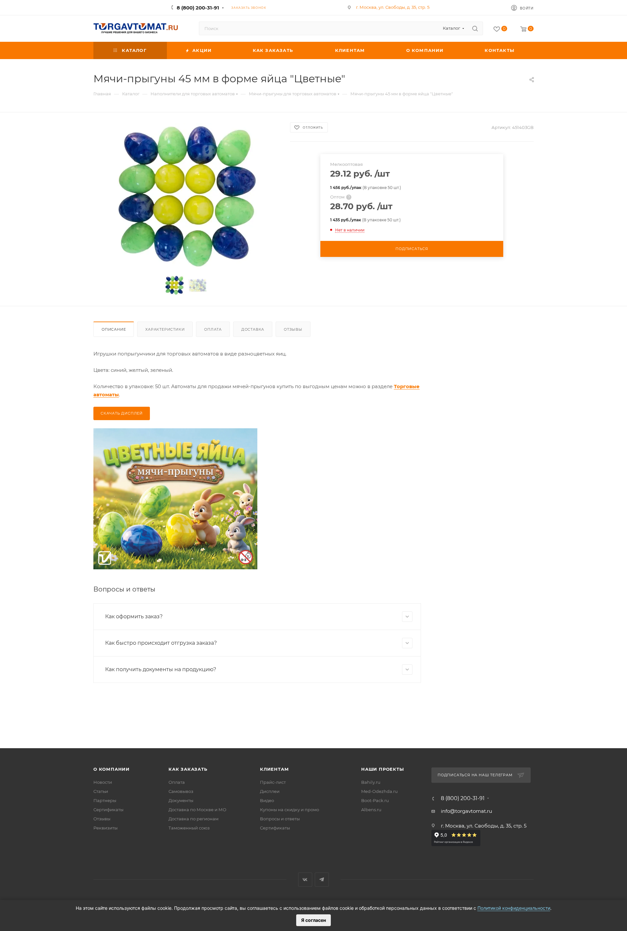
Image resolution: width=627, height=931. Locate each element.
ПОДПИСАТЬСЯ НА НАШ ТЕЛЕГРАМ (475, 775)
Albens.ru (371, 809)
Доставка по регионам (193, 818)
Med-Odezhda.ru (379, 791)
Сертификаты (108, 809)
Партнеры (104, 800)
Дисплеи (270, 791)
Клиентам (274, 769)
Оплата (213, 329)
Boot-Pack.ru (375, 800)
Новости (102, 782)
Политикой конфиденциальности (513, 908)
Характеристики (165, 329)
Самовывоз (181, 791)
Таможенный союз (189, 827)
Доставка (252, 329)
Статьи (100, 791)
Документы (181, 800)
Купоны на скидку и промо (289, 809)
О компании (111, 769)
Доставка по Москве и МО (197, 809)
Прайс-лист (273, 782)
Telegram (322, 880)
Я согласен (313, 920)
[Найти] (475, 28)
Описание (114, 329)
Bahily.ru (370, 782)
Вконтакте (305, 880)
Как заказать (188, 769)
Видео (267, 800)
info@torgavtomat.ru (466, 811)
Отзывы (293, 329)
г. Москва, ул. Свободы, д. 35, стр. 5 (392, 7)
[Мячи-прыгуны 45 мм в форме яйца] (185, 196)
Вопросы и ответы (280, 818)
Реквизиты (105, 827)
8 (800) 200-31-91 (198, 8)
